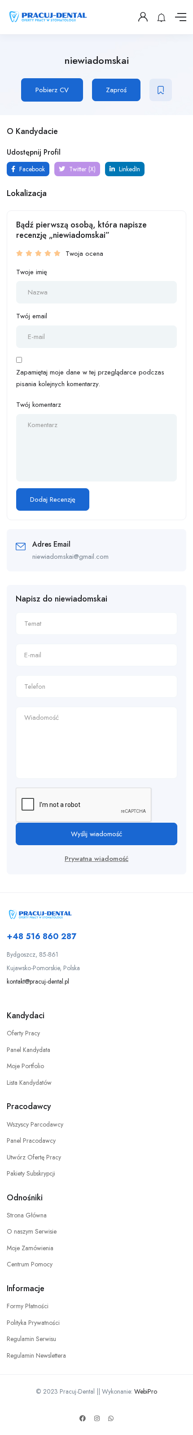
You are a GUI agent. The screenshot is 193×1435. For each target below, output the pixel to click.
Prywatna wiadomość (96, 859)
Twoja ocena (84, 253)
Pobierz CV (52, 90)
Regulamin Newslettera (36, 1355)
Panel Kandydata (28, 1049)
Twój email (31, 316)
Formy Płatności (27, 1305)
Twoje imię (31, 272)
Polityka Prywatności (33, 1322)
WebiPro (145, 1391)
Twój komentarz (38, 405)
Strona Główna (27, 1215)
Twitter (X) (81, 169)
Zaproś (116, 90)
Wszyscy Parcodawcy (35, 1124)
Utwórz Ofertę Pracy (34, 1157)
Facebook (31, 169)
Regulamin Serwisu (31, 1338)
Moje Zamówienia (30, 1247)
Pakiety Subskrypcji (31, 1173)
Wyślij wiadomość (96, 834)
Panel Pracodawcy (31, 1140)
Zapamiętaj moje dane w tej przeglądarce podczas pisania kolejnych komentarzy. (90, 378)
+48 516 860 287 (41, 936)
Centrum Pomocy (30, 1264)
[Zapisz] (160, 90)
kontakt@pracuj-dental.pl (38, 981)
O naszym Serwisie (32, 1231)
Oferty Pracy (23, 1033)
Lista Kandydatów (29, 1082)
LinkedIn (128, 169)
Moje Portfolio (25, 1065)
